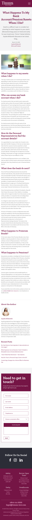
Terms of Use (26, 508)
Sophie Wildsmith (16, 44)
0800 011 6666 (16, 502)
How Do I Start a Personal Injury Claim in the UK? (14, 357)
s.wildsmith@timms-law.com (10, 291)
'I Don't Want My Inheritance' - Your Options (12, 354)
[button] (29, 3)
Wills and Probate (16, 46)
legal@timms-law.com (16, 505)
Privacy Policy (16, 510)
